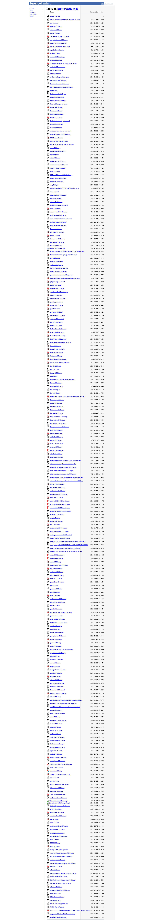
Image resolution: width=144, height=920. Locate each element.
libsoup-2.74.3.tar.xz (56, 403)
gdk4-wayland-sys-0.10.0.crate (59, 268)
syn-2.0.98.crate (54, 781)
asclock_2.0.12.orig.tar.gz (57, 57)
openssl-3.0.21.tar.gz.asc (57, 555)
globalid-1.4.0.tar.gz (56, 295)
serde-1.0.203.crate (55, 734)
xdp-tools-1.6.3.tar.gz (56, 887)
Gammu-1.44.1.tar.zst (56, 261)
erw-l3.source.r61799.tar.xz (58, 215)
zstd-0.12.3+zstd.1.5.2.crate (58, 917)
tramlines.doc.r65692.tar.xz (58, 816)
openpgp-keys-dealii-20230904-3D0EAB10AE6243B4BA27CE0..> (69, 545)
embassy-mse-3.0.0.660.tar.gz (58, 212)
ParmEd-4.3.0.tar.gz (56, 578)
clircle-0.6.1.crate (55, 158)
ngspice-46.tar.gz (55, 518)
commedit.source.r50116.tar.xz (59, 165)
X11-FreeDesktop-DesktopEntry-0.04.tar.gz (62, 880)
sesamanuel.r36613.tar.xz (57, 740)
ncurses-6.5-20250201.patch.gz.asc (60, 508)
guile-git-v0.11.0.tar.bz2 (57, 319)
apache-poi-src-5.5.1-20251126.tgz (60, 46)
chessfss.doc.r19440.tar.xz (57, 151)
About (31, 10)
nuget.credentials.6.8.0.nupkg (58, 528)
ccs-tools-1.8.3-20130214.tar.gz (59, 141)
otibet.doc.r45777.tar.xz (57, 575)
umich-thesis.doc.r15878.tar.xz (59, 826)
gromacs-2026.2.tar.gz (56, 305)
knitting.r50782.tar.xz (56, 386)
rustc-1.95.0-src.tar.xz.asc (57, 713)
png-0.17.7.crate (55, 605)
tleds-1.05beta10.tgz (56, 809)
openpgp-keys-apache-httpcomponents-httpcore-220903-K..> (68, 541)
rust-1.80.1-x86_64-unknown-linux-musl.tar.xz (63, 703)
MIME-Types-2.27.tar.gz (57, 484)
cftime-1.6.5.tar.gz (55, 148)
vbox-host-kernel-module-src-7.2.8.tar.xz (62, 853)
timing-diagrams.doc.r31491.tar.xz (60, 806)
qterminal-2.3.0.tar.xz (56, 659)
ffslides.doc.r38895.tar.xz (57, 239)
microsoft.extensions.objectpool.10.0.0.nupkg (63, 474)
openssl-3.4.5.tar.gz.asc (56, 558)
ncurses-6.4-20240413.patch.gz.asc (60, 504)
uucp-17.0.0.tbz (54, 839)
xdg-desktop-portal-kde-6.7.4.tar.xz (60, 883)
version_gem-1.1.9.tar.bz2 (57, 860)
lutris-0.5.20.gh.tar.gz (56, 430)
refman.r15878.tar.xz (56, 680)
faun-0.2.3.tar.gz (55, 235)
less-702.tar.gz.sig (55, 389)
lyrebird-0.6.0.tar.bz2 (56, 433)
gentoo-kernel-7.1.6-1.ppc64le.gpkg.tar (61, 275)
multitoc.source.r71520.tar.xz (58, 494)
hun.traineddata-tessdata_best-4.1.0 (60, 342)
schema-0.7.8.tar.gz (55, 727)
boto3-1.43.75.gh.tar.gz (56, 114)
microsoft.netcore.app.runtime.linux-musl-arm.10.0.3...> (66, 481)
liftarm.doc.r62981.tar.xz (57, 410)
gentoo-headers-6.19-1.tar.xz (58, 271)
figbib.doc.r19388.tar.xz (57, 242)
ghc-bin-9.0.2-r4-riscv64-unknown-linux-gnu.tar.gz (65, 278)
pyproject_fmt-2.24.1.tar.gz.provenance (61, 649)
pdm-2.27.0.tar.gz (55, 595)
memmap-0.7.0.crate (56, 447)
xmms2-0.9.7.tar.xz (55, 900)
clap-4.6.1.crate (54, 154)
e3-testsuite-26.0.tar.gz (56, 202)
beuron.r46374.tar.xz (56, 111)
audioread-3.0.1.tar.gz (56, 70)
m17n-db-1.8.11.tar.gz (56, 437)
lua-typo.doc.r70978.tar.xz (57, 423)
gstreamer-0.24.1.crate (56, 312)
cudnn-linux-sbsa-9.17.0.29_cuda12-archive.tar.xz (64, 188)
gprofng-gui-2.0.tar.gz (56, 302)
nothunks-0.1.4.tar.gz (56, 521)
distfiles (70, 8)
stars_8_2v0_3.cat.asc (56, 767)
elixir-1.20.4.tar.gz (55, 208)
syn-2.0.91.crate (54, 778)
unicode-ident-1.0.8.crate (57, 829)
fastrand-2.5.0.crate (56, 229)
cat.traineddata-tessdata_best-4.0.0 (60, 131)
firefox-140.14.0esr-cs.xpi (57, 248)
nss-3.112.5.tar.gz (55, 524)
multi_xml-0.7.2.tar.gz (56, 497)
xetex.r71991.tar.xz (55, 893)
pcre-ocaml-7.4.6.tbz (56, 589)
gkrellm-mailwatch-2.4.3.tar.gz (59, 292)
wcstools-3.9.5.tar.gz (56, 866)
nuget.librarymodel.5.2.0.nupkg (59, 531)
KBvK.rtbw (53, 376)
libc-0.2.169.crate (55, 393)
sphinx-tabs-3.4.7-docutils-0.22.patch (61, 764)
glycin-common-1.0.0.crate (57, 298)
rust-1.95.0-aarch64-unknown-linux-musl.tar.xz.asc (65, 707)
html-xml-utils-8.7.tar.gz (57, 332)
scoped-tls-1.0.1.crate (56, 730)
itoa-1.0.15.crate (54, 369)
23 (76, 8)
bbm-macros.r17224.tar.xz (57, 100)
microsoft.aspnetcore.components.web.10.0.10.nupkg (65, 460)
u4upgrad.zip (54, 819)
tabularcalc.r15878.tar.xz (57, 788)
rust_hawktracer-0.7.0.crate (58, 720)
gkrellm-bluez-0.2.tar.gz (57, 288)
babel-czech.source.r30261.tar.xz (59, 84)
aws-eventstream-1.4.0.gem (58, 80)
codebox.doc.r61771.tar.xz (57, 161)
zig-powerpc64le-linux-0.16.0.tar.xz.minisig (62, 914)
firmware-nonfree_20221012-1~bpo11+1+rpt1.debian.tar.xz (67, 251)
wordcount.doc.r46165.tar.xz (58, 876)
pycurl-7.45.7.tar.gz (55, 646)
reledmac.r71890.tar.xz (56, 686)
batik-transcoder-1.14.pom (58, 94)
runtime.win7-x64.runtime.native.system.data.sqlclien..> (66, 700)
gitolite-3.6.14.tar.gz (55, 285)
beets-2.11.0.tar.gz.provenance (58, 104)
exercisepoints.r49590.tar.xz (58, 222)
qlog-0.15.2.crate (55, 656)
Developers (32, 12)
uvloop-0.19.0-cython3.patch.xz (59, 849)
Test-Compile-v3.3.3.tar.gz (57, 794)
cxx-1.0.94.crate (54, 192)
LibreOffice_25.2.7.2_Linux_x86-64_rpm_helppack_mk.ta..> (67, 396)
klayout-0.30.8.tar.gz (56, 383)
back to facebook (107, 4)
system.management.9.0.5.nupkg (59, 784)
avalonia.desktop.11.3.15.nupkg (59, 77)
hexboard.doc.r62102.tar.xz (58, 329)
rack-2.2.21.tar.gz (55, 666)
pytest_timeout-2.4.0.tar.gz (57, 653)
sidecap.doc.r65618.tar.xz (57, 747)
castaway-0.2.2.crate (56, 127)
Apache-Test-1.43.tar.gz (57, 50)
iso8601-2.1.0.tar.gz (55, 366)
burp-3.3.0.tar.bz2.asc (56, 124)
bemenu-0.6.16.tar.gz (56, 107)
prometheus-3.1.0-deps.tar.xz (58, 622)
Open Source (33, 14)
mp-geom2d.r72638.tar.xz (57, 487)
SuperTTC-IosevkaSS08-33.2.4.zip (60, 774)
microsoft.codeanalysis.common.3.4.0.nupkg (63, 464)
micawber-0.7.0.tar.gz (56, 457)
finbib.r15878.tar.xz (56, 246)
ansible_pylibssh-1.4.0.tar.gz (58, 43)
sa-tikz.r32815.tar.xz (56, 724)
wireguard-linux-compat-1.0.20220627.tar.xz (63, 873)
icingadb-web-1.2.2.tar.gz (57, 349)
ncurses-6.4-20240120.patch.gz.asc (60, 501)
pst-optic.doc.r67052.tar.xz (57, 636)
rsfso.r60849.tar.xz (55, 697)
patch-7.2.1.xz (54, 585)
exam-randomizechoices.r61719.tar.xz (61, 219)
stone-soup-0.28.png (56, 771)
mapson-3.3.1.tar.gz (56, 440)
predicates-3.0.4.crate (56, 616)
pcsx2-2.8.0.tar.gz (55, 592)
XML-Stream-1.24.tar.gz (57, 897)
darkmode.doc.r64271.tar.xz (58, 195)
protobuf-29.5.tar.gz (56, 626)
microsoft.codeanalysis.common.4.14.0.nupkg (63, 467)
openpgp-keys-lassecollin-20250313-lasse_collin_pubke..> (66, 551)
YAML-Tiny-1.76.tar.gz (57, 907)
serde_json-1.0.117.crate (57, 737)
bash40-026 (53, 90)
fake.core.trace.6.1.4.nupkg (58, 225)
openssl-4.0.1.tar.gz (55, 562)
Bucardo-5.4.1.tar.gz (56, 117)
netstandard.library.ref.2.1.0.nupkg (60, 511)
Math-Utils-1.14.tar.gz (56, 443)
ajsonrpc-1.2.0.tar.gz (56, 26)
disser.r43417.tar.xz (55, 198)
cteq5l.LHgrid (54, 185)
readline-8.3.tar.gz (55, 676)
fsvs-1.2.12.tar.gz (55, 258)
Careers (31, 16)
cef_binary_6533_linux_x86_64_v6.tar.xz (62, 144)
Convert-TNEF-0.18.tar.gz (57, 168)
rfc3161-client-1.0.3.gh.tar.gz (58, 693)
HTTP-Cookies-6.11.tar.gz (57, 336)
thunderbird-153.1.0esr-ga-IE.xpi (60, 803)
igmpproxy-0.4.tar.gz (56, 356)
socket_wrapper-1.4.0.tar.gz (58, 757)
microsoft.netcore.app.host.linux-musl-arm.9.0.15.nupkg (66, 477)
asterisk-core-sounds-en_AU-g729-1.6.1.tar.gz (63, 63)
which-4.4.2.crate (55, 870)
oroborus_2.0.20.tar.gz (56, 572)
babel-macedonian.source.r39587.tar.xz (61, 87)
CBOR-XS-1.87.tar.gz (56, 138)
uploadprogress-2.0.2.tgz (57, 833)
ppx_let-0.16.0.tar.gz (56, 609)
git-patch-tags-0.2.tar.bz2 (57, 282)
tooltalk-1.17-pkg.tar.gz (57, 812)
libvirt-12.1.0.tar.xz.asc (56, 406)
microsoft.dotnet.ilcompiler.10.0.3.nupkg (61, 470)
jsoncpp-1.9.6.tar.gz (56, 373)
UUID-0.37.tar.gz (55, 843)
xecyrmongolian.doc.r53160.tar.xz (60, 890)
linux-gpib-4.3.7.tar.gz (56, 413)
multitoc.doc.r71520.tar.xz (57, 491)
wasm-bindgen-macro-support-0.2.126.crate (63, 863)
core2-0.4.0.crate (55, 171)
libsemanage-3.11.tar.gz (57, 400)
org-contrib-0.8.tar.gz (56, 568)
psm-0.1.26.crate (55, 629)
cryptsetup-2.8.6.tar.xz (56, 181)
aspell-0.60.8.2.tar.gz (56, 60)
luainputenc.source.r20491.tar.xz (59, 427)
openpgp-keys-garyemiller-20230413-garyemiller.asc (65, 548)
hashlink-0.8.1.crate (56, 325)
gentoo (61, 8)
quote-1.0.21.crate (55, 663)
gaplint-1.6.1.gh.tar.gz (56, 265)
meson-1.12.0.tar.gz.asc (56, 450)
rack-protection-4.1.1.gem (57, 670)
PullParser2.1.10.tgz (56, 639)
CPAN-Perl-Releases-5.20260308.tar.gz (61, 175)
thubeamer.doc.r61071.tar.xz (58, 798)
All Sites (32, 8)
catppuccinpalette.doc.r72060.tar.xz (60, 134)
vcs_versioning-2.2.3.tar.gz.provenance (61, 856)
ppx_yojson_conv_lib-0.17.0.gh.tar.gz (61, 612)
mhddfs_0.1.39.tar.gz (56, 454)
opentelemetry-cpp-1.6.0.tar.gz (59, 565)
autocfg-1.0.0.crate (55, 73)
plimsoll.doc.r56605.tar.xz (57, 602)
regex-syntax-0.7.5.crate (57, 683)
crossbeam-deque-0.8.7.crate (58, 178)
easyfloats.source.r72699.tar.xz (59, 205)
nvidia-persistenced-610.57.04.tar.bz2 (61, 535)
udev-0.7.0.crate (54, 823)
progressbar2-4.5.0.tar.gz (57, 619)
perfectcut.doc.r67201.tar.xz (58, 599)
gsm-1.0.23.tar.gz (55, 309)
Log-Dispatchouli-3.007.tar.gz (58, 416)
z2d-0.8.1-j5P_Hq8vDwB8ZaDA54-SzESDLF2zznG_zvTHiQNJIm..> (70, 910)
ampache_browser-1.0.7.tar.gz (59, 40)
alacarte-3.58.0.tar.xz (56, 30)
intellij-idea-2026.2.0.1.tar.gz (58, 359)
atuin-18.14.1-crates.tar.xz (57, 67)
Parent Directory (55, 16)
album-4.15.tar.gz (55, 33)
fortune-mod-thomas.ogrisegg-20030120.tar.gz (63, 255)
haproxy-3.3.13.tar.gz (56, 322)
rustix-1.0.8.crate (55, 717)
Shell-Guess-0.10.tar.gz (56, 744)
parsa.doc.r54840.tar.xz (57, 582)
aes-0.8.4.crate (54, 23)
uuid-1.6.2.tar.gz (55, 846)
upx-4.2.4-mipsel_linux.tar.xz (58, 836)
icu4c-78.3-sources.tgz (56, 352)
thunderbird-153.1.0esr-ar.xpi (58, 801)
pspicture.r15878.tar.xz (56, 632)
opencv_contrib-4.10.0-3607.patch (60, 538)
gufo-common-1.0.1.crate (57, 315)
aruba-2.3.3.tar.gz (55, 53)
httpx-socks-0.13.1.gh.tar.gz (58, 339)
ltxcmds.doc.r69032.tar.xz (57, 420)
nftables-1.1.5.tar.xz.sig (56, 514)
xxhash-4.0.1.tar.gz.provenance (59, 903)
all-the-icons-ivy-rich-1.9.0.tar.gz (59, 36)
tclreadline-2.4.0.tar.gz (56, 791)
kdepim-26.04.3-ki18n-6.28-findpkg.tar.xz (62, 379)
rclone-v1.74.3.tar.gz (56, 673)
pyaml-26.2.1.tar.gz (55, 643)
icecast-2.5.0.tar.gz (55, 346)
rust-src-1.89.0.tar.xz (56, 710)
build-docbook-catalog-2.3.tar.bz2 (60, 121)
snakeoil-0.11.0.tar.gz (56, 754)
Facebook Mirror (39, 6)
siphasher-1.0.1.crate (56, 751)
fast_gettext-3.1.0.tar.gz (57, 232)
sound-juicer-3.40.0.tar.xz (57, 761)
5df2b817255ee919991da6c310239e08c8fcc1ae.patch (65, 19)
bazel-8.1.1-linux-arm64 (57, 97)
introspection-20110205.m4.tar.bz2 (60, 363)
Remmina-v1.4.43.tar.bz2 (57, 690)
